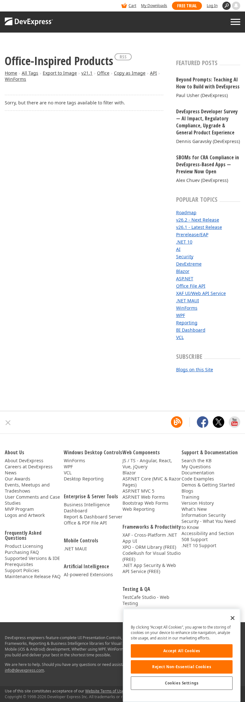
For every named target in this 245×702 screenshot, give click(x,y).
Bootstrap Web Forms (145, 503)
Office (103, 73)
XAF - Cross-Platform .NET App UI (149, 538)
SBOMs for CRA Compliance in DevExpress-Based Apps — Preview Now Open (207, 164)
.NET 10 (184, 242)
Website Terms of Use (104, 691)
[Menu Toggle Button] (235, 22)
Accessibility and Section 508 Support (208, 536)
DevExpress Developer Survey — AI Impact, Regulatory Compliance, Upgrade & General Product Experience (207, 122)
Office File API (190, 286)
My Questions (196, 467)
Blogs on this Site (194, 369)
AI (178, 249)
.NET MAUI (187, 301)
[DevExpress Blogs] (176, 422)
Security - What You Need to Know (209, 524)
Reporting (186, 323)
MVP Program (19, 509)
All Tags (30, 73)
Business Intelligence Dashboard (87, 508)
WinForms (15, 79)
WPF (180, 315)
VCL (180, 337)
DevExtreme (189, 264)
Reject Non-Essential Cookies (181, 666)
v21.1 (87, 73)
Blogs (187, 491)
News (11, 473)
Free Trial (187, 6)
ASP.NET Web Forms (143, 497)
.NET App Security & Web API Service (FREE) (149, 568)
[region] (182, 655)
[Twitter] (218, 422)
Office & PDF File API (85, 523)
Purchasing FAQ (22, 552)
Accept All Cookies (181, 650)
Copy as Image (129, 73)
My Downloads (154, 5)
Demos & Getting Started (208, 485)
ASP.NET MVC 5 (138, 491)
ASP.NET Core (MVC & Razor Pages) (151, 482)
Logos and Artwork (25, 515)
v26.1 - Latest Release (199, 227)
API (153, 73)
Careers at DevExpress (29, 467)
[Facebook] (202, 422)
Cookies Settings (181, 683)
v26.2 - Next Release (197, 220)
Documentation (198, 473)
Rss (123, 57)
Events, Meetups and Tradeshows (27, 488)
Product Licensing (24, 546)
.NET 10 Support (199, 545)
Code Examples (198, 479)
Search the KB (197, 460)
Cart (132, 5)
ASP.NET (184, 279)
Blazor (182, 271)
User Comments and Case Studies (32, 500)
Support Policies (22, 570)
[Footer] (8, 422)
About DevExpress (24, 460)
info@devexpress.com (24, 670)
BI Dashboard (190, 330)
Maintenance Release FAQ (33, 576)
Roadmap (186, 212)
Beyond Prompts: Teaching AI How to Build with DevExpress (208, 83)
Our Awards (17, 479)
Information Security (204, 515)
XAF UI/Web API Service (201, 293)
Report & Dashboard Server (93, 517)
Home (11, 73)
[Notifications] (236, 6)
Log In (212, 5)
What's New (194, 509)
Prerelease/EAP (192, 234)
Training (190, 497)
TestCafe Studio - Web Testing (145, 600)
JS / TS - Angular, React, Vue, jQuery (147, 463)
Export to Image (60, 73)
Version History (198, 503)
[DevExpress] (24, 6)
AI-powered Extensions (88, 574)
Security (184, 256)
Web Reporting (138, 509)
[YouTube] (234, 422)
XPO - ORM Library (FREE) (149, 547)
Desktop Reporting (84, 479)
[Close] (233, 618)
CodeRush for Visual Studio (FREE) (151, 556)
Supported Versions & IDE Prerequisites (32, 561)
